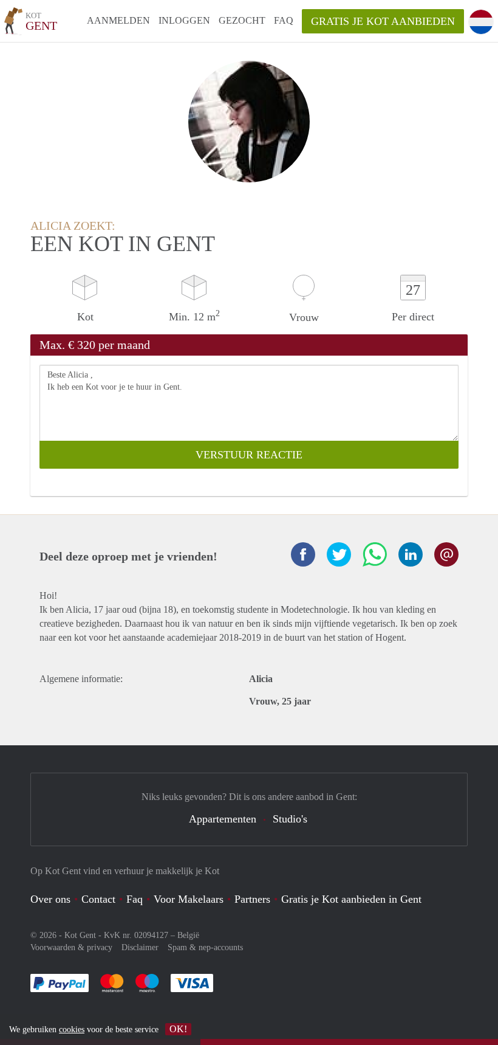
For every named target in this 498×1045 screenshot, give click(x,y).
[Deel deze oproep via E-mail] (446, 554)
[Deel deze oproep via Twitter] (339, 554)
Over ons (50, 899)
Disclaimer (140, 947)
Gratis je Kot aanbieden (383, 21)
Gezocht (242, 20)
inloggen (184, 20)
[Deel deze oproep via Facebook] (303, 554)
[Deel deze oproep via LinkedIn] (410, 554)
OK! (178, 1029)
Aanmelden (118, 20)
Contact (98, 899)
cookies (71, 1029)
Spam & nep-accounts (205, 947)
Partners (252, 899)
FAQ (283, 20)
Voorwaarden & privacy (71, 947)
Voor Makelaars (188, 899)
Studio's (290, 819)
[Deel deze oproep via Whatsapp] (375, 554)
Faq (134, 899)
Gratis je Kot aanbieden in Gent (351, 899)
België (188, 935)
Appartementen (222, 819)
